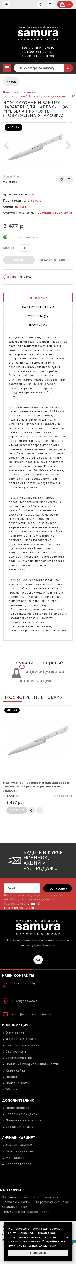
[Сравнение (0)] (51, 4)
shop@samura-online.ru (32, 1014)
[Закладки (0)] (41, 4)
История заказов (19, 1151)
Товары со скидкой (22, 1114)
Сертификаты (16, 1051)
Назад (11, 81)
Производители (18, 1108)
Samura (36, 200)
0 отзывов (10, 181)
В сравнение (69, 179)
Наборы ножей (46, 1197)
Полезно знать (17, 1083)
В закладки (61, 179)
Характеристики (38, 307)
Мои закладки (17, 1158)
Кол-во (9, 248)
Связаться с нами (20, 1127)
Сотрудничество (19, 1058)
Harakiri (20, 206)
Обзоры (12, 1089)
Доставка (37, 325)
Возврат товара (18, 1164)
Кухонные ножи (15, 1197)
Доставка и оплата (21, 1039)
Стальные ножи (14, 1207)
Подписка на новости (23, 1120)
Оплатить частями (24, 237)
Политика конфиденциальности (32, 1064)
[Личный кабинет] (7, 4)
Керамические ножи (52, 1202)
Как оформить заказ (22, 1045)
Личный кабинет (19, 1145)
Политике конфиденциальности (32, 1245)
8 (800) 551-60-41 (38, 52)
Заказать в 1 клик (53, 260)
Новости (12, 1077)
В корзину (19, 260)
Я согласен (38, 1253)
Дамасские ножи (16, 1202)
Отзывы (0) (38, 316)
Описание (37, 298)
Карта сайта (15, 1070)
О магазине (15, 1032)
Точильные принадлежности (25, 1212)
